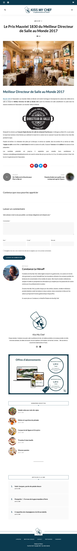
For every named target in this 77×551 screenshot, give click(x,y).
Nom (4, 240)
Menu (72, 10)
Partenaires (48, 539)
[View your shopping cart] (73, 2)
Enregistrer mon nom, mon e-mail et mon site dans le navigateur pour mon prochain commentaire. (28, 251)
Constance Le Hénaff (33, 268)
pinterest (8, 2)
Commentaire (6, 221)
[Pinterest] (45, 166)
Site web (53, 240)
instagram (4, 2)
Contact (39, 539)
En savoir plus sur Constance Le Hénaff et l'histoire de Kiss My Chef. (40, 298)
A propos (18, 539)
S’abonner (58, 539)
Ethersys (41, 544)
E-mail (29, 240)
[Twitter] (41, 166)
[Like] (32, 166)
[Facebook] (36, 166)
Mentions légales (29, 539)
